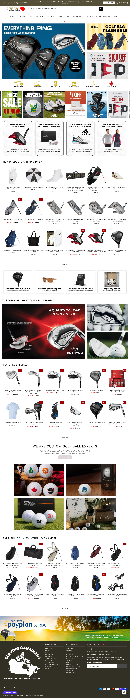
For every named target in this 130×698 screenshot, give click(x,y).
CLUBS (31, 16)
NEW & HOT (13, 16)
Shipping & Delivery (72, 664)
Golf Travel (69, 659)
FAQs (3, 3)
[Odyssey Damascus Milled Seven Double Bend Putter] (117, 207)
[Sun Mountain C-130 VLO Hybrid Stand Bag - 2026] (33, 582)
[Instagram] (7, 687)
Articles (68, 653)
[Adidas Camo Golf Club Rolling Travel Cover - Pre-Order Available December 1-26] (75, 175)
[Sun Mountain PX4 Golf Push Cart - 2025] (117, 582)
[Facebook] (4, 687)
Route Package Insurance (73, 666)
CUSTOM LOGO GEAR (103, 16)
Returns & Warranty (71, 668)
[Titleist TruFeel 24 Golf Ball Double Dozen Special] (117, 378)
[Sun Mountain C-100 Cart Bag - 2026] (54, 582)
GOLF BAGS (51, 16)
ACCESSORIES (88, 16)
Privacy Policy (70, 672)
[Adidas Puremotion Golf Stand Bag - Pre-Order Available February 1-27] (96, 175)
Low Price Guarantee (72, 655)
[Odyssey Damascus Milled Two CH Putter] (75, 207)
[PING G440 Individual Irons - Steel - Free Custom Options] (117, 410)
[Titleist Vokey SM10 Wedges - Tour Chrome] (13, 378)
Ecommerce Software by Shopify (34, 695)
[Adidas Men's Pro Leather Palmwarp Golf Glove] (13, 175)
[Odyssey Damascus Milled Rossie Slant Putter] (96, 207)
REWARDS (48, 666)
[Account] (117, 3)
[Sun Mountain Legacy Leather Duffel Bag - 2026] (33, 552)
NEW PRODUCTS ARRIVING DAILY (22, 161)
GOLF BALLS (40, 16)
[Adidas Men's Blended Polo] (13, 410)
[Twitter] (11, 687)
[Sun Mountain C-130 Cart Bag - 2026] (96, 582)
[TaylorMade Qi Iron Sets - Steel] (54, 378)
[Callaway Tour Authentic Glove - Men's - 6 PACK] (54, 238)
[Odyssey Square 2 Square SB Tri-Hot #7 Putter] (75, 238)
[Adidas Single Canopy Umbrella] (33, 175)
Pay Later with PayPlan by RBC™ (17, 3)
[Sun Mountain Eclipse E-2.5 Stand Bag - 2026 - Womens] (54, 552)
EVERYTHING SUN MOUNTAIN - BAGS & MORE (30, 538)
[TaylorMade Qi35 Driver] (96, 378)
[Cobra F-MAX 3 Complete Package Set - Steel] (54, 410)
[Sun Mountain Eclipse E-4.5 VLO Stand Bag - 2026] (117, 552)
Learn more (65, 4)
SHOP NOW (65, 457)
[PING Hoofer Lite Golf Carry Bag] (13, 207)
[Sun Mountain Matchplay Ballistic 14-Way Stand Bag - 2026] (13, 552)
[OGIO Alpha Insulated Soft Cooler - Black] (33, 238)
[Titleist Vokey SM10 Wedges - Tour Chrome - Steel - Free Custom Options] (33, 378)
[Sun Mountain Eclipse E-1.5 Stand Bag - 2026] (13, 582)
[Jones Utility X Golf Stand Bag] (13, 238)
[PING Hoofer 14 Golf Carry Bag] (33, 207)
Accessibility (69, 670)
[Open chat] (124, 692)
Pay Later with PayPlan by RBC (75, 657)
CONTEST (69, 651)
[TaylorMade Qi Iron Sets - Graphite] (75, 378)
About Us (69, 660)
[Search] (101, 9)
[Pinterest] (14, 687)
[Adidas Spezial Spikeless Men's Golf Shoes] (117, 175)
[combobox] (65, 9)
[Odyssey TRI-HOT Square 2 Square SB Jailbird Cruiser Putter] (96, 238)
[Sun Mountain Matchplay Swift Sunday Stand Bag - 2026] (96, 552)
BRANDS (23, 16)
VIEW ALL (65, 264)
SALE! (64, 21)
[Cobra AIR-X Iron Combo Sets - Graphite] (33, 410)
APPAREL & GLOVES (64, 16)
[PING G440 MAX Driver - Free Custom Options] (96, 410)
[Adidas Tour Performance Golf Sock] (54, 175)
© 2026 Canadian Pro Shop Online (13, 695)
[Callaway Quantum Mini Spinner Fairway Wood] (117, 238)
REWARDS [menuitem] (116, 16)
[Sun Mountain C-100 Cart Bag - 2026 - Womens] (75, 552)
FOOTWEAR (77, 16)
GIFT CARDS (70, 649)
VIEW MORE (65, 438)
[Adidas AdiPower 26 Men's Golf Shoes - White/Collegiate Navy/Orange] (75, 410)
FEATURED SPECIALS (15, 365)
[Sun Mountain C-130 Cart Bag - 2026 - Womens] (75, 582)
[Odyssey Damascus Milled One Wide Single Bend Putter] (54, 207)
